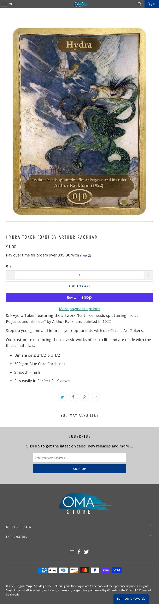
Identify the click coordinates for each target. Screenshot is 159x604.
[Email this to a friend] (95, 396)
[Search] (139, 4)
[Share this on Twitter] (62, 396)
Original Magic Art (26, 586)
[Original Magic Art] (79, 4)
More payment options (79, 308)
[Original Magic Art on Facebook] (79, 552)
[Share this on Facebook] (73, 396)
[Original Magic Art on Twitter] (86, 552)
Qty (8, 266)
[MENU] (2, 4)
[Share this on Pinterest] (84, 396)
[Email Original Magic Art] (72, 552)
